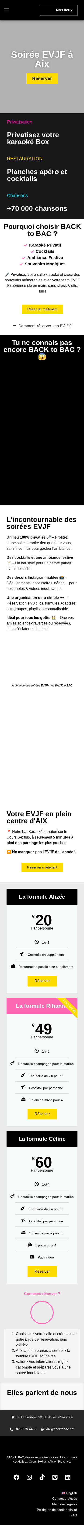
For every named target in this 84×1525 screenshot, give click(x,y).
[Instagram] (29, 1477)
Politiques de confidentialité (57, 1510)
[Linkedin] (68, 1477)
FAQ (73, 1515)
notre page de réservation (37, 1339)
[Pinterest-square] (55, 1477)
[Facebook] (16, 1477)
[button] (6, 10)
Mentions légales (64, 1504)
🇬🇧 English (69, 1493)
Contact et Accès (64, 1498)
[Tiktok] (42, 1477)
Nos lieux (64, 10)
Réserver (42, 981)
